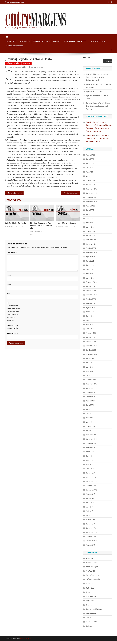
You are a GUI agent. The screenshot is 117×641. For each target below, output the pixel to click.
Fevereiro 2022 (91, 380)
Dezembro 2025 (91, 189)
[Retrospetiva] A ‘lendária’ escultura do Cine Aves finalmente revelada (97, 138)
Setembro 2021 (91, 397)
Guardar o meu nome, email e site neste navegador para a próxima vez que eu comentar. (13, 313)
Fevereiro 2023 (91, 333)
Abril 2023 (89, 325)
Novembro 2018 (91, 532)
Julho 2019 (90, 498)
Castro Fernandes (92, 575)
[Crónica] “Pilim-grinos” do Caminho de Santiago (98, 85)
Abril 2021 (89, 418)
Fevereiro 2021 (91, 426)
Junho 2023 (90, 316)
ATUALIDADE (11, 41)
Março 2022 (90, 375)
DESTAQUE (24, 41)
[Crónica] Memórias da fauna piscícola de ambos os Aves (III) (41, 225)
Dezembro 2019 (91, 477)
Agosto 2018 (90, 545)
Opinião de (89, 618)
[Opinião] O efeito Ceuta (94, 91)
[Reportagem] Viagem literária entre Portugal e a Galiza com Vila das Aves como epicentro (99, 128)
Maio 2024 (89, 269)
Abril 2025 (89, 223)
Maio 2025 (89, 218)
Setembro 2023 (91, 303)
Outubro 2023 (91, 299)
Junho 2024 (90, 265)
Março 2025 (90, 227)
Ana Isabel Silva (91, 562)
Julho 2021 (90, 405)
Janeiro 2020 (90, 473)
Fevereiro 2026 (91, 180)
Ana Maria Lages (92, 567)
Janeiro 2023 (90, 337)
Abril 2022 (89, 371)
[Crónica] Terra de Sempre (66, 223)
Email (9, 284)
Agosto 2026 (90, 155)
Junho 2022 (90, 363)
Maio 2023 (89, 320)
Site (8, 294)
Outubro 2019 (91, 486)
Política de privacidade (15, 46)
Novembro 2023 (91, 295)
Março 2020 (90, 469)
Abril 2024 (89, 274)
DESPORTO (90, 584)
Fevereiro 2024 (91, 282)
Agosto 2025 (90, 206)
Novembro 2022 (91, 346)
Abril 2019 (89, 511)
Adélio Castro (91, 558)
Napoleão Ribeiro (92, 613)
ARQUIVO (56, 41)
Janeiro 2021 (90, 430)
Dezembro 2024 (91, 240)
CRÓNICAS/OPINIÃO (40, 41)
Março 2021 (90, 422)
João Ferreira (90, 605)
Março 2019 (90, 515)
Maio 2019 (89, 507)
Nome (9, 275)
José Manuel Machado (94, 609)
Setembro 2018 (91, 541)
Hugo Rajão (26, 63)
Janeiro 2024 (90, 286)
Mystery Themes (25, 638)
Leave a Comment (37, 67)
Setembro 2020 (91, 447)
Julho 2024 (90, 261)
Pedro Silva (90, 135)
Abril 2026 (89, 172)
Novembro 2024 (91, 244)
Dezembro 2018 (91, 528)
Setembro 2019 (91, 490)
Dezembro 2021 (91, 384)
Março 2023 (90, 329)
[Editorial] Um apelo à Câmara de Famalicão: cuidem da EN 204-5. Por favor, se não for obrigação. (16, 193)
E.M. (25, 67)
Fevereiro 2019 (91, 519)
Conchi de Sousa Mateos (95, 122)
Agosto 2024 (90, 257)
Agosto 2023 (90, 308)
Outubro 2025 (91, 197)
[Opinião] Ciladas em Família (15, 223)
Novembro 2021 (91, 388)
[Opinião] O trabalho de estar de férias (97, 97)
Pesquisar (86, 57)
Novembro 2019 (91, 481)
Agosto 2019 (90, 494)
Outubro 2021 (91, 392)
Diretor (88, 592)
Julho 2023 (90, 312)
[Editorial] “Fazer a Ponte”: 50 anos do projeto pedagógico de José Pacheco (98, 106)
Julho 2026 (90, 159)
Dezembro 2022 (91, 342)
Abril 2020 (89, 464)
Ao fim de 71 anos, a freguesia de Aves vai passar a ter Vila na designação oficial (98, 77)
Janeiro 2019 (90, 524)
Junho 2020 (90, 456)
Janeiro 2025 (90, 235)
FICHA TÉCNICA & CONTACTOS (75, 41)
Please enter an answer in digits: (13, 326)
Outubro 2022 (91, 350)
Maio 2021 (89, 414)
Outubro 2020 (91, 443)
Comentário (12, 253)
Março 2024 (90, 278)
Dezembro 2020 (91, 435)
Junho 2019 (90, 503)
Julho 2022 (90, 358)
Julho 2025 (90, 210)
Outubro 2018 (91, 536)
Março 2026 (90, 176)
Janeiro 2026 (90, 185)
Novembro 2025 (91, 193)
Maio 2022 (89, 367)
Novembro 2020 (91, 439)
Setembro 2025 (91, 201)
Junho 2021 (90, 409)
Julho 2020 (90, 452)
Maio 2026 (89, 168)
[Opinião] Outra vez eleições (71, 193)
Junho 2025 (90, 214)
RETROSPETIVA (91, 622)
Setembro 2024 (91, 252)
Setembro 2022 (91, 354)
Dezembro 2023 (91, 291)
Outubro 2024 (91, 248)
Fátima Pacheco (91, 596)
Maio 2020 (89, 460)
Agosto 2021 (90, 401)
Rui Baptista (90, 626)
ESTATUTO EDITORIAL (98, 41)
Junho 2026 (90, 163)
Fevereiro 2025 (91, 231)
